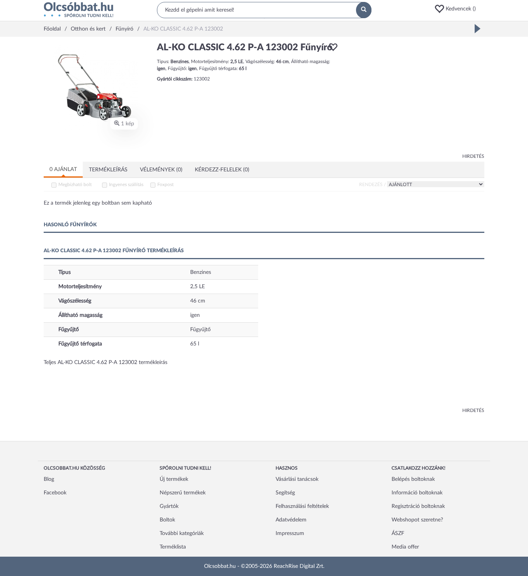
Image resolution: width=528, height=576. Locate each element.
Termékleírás (108, 170)
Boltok (167, 520)
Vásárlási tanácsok (297, 479)
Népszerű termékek (183, 493)
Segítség (285, 493)
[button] (459, 9)
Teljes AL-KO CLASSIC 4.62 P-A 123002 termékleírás (105, 362)
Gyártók (169, 506)
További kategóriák (182, 533)
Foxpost (165, 184)
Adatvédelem (291, 520)
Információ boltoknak (417, 493)
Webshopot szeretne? (417, 520)
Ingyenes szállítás (126, 184)
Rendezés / (372, 184)
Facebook (55, 493)
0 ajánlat (63, 169)
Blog (49, 479)
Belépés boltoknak (413, 479)
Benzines (200, 272)
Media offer (405, 547)
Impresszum (290, 533)
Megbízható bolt (75, 184)
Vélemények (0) (161, 170)
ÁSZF (398, 533)
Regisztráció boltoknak (418, 506)
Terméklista (173, 547)
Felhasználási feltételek (302, 506)
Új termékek (174, 479)
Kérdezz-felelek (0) (222, 170)
